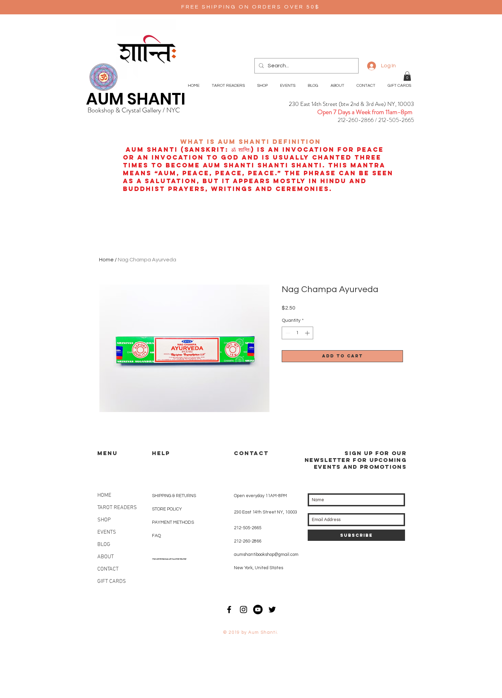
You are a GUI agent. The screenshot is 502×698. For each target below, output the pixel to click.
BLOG (103, 544)
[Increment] (308, 333)
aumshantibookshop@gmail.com (266, 554)
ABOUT (105, 556)
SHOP (104, 520)
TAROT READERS (117, 507)
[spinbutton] (297, 333)
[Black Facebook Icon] (229, 609)
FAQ (156, 535)
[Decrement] (287, 333)
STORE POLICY (167, 509)
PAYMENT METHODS (173, 522)
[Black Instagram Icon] (243, 609)
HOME (104, 495)
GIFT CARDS (111, 581)
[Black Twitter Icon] (272, 609)
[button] (407, 76)
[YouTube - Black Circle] (258, 609)
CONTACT (107, 569)
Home (106, 259)
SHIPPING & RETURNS (174, 495)
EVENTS (106, 532)
